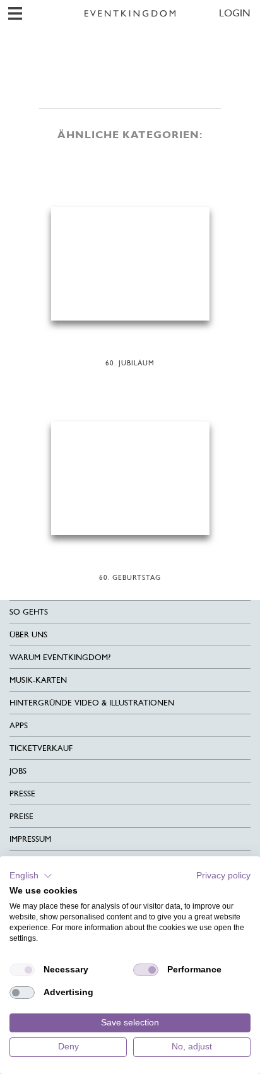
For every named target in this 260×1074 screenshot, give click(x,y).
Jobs (18, 771)
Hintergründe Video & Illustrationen (91, 702)
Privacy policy (223, 875)
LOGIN (235, 13)
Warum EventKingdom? (59, 657)
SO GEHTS (28, 612)
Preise (21, 816)
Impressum (30, 839)
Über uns (28, 634)
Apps (18, 725)
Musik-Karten (38, 680)
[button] (30, 875)
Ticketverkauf (41, 748)
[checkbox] (22, 970)
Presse (22, 793)
